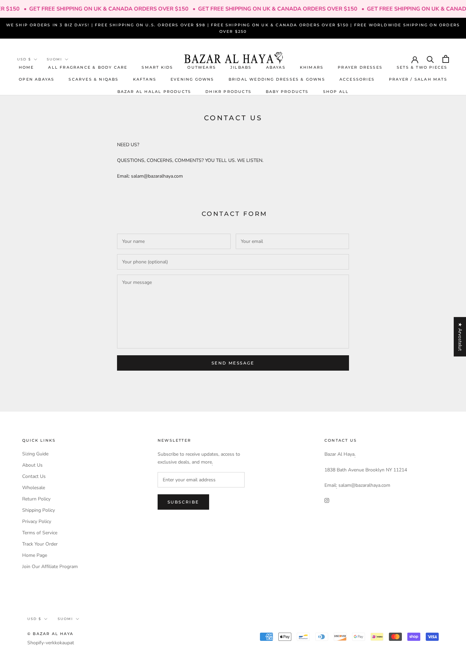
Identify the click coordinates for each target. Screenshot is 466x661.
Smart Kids (157, 67)
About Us (32, 465)
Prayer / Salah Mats (418, 79)
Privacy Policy (36, 521)
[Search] (430, 59)
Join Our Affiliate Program (50, 566)
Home (26, 67)
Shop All (336, 91)
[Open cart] (445, 59)
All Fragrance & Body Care (87, 67)
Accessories (357, 79)
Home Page (34, 555)
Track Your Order (40, 544)
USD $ (24, 59)
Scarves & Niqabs (93, 79)
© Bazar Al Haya (50, 633)
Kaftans (144, 79)
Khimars (311, 67)
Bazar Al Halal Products (154, 91)
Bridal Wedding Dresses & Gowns (277, 79)
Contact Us (34, 476)
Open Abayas (36, 79)
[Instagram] (326, 500)
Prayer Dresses (360, 67)
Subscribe (183, 502)
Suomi (54, 59)
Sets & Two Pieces (422, 67)
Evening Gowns (192, 79)
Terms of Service (39, 532)
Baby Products (287, 91)
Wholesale (33, 487)
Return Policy (36, 499)
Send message (233, 363)
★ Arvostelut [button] (460, 336)
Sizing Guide (35, 454)
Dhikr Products (228, 91)
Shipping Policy (38, 510)
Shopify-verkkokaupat (50, 642)
